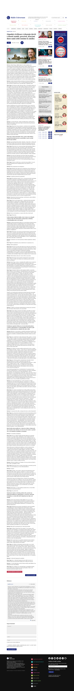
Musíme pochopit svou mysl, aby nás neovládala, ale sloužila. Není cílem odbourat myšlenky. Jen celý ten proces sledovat (45, 62)
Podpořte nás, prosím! (30, 575)
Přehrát (22, 42)
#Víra (8, 46)
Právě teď (26, 22)
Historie (31, 28)
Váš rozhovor (25, 25)
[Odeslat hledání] (63, 17)
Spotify (52, 658)
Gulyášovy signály (62, 25)
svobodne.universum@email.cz (53, 676)
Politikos (38, 22)
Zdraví (35, 28)
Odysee (65, 658)
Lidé (23, 28)
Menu (66, 17)
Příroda (60, 28)
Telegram (63, 658)
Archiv (34, 686)
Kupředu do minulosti (14, 22)
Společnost (14, 28)
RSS (60, 658)
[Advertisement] (37, 7)
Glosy (27, 28)
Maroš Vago (9, 31)
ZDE (61, 40)
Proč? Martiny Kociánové (38, 25)
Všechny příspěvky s (14, 571)
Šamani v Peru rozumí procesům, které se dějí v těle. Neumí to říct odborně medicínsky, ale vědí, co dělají (45, 43)
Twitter (57, 658)
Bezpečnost (46, 28)
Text (49, 46)
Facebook (49, 658)
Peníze (51, 28)
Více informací (57, 669)
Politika (18, 28)
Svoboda (55, 28)
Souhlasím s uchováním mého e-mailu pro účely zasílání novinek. (56, 669)
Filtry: (8, 28)
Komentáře (50, 22)
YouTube (55, 658)
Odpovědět (33, 620)
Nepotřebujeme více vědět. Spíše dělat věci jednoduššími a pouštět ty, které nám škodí (45, 80)
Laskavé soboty (62, 22)
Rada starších (50, 25)
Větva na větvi (14, 25)
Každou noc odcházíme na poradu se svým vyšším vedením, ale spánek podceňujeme (44, 128)
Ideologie (40, 28)
